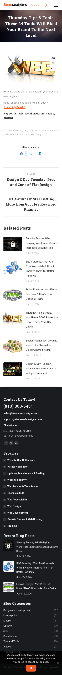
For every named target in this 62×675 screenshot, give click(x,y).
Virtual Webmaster (18, 466)
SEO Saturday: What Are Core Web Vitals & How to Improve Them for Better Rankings (40, 268)
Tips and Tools (17, 134)
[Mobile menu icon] (56, 5)
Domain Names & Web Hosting (24, 519)
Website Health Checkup (21, 460)
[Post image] (12, 244)
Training (12, 526)
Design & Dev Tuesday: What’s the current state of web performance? (41, 368)
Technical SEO (15, 493)
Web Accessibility (17, 499)
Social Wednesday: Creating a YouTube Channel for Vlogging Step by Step (41, 345)
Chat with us (10, 425)
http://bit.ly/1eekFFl (14, 107)
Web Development (17, 512)
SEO (25, 130)
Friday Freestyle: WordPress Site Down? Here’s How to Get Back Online (41, 294)
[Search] (46, 5)
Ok (31, 668)
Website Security (17, 479)
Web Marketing (33, 134)
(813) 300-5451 (18, 406)
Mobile (18, 130)
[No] (57, 663)
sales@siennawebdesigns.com (21, 413)
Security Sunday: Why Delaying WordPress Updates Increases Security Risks (42, 243)
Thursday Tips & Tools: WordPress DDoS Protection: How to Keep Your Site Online (42, 319)
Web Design (14, 506)
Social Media (34, 130)
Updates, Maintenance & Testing (26, 473)
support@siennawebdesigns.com (22, 419)
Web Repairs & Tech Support (23, 486)
